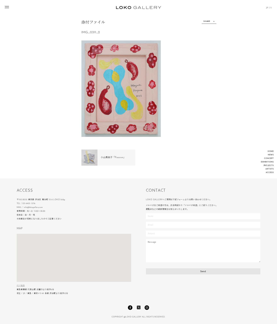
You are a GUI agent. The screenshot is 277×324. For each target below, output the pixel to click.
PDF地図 (21, 286)
